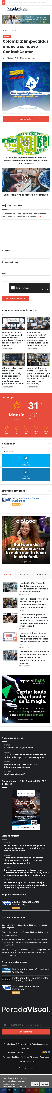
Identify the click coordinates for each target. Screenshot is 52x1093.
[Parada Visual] (17, 9)
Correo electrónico (11, 262)
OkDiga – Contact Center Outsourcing (25, 499)
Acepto (35, 1084)
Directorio (11, 1053)
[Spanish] (43, 1052)
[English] (46, 1052)
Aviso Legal (44, 1057)
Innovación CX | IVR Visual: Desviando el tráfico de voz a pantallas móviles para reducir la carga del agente (13, 339)
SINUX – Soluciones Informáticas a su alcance (30, 970)
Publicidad (31, 1061)
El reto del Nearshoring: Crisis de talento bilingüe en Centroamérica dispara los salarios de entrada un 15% (33, 603)
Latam (13, 30)
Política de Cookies (11, 1057)
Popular (7, 574)
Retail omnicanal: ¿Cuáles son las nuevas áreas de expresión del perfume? (24, 942)
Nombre (6, 250)
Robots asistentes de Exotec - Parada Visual (20, 939)
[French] (49, 1052)
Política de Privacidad (29, 1057)
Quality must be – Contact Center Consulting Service (30, 979)
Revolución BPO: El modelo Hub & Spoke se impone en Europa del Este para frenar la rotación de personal (33, 587)
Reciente (23, 574)
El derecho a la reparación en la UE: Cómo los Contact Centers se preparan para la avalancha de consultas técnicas (37, 339)
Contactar (21, 1061)
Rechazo (44, 1084)
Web (4, 273)
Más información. (10, 1089)
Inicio (6, 30)
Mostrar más (25, 119)
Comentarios (42, 574)
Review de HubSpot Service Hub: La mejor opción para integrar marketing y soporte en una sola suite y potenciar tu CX (33, 639)
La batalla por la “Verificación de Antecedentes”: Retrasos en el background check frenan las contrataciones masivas (34, 657)
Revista (20, 1053)
